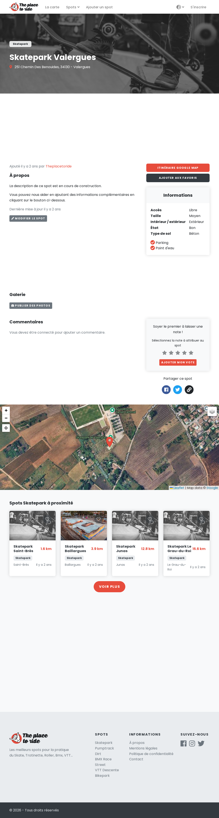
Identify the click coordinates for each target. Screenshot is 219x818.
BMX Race (103, 759)
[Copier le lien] (189, 389)
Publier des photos (32, 305)
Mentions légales (143, 748)
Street (100, 764)
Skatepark (103, 742)
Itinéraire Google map (178, 168)
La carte (52, 7)
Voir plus (109, 586)
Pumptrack (104, 748)
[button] (109, 442)
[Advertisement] (109, 128)
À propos (137, 742)
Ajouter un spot (99, 7)
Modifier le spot (29, 218)
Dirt (98, 753)
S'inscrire (198, 7)
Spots (71, 7)
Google (212, 488)
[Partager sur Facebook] (166, 389)
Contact (136, 759)
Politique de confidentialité (151, 753)
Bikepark (102, 775)
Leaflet (178, 488)
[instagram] (192, 744)
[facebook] (183, 744)
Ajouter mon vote (178, 362)
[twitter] (201, 744)
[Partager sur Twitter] (177, 389)
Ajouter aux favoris (178, 178)
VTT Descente (107, 770)
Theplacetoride (59, 166)
